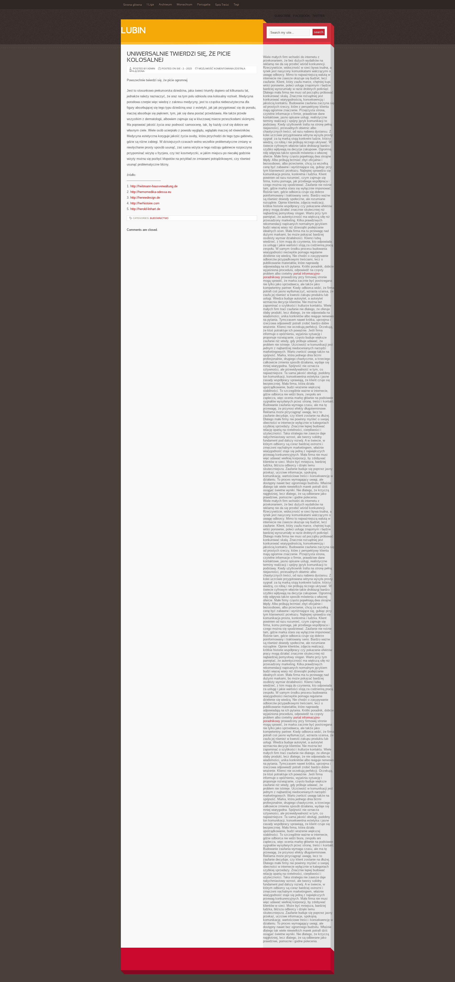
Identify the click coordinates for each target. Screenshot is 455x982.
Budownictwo (159, 218)
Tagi (236, 4)
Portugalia (203, 4)
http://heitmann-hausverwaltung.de (153, 186)
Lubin (133, 31)
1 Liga (150, 4)
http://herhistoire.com (144, 203)
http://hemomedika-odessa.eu (150, 192)
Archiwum (165, 4)
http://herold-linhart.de (145, 209)
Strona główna (132, 5)
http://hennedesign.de (145, 197)
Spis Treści (222, 5)
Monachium (184, 4)
